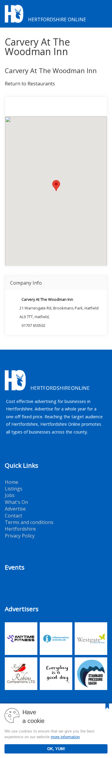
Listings (13, 488)
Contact (13, 515)
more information (65, 737)
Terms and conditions (29, 522)
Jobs (10, 495)
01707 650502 (33, 325)
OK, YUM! (56, 749)
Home (11, 482)
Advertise (15, 508)
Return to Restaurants (30, 83)
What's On (16, 502)
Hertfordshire (20, 529)
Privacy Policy (20, 535)
